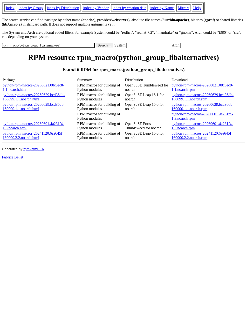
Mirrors (183, 8)
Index (10, 8)
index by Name (162, 8)
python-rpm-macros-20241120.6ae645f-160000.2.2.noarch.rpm (202, 135)
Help (197, 8)
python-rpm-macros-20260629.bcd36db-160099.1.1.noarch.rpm (202, 97)
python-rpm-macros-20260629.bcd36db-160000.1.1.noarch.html (34, 106)
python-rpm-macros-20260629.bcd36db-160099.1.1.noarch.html (34, 97)
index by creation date (129, 8)
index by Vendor (96, 8)
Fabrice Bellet (12, 157)
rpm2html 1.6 (33, 149)
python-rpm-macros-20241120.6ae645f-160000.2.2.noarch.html (33, 135)
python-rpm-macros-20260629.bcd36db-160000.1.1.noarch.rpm (202, 106)
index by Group (31, 8)
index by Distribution (63, 8)
